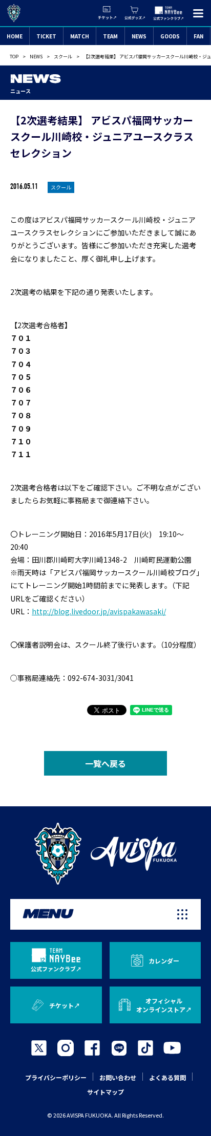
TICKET (46, 36)
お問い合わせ (117, 1077)
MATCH (79, 36)
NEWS (139, 36)
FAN (198, 36)
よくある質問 (167, 1077)
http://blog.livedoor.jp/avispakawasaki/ (99, 611)
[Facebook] (92, 1048)
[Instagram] (65, 1048)
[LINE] (119, 1048)
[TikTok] (145, 1048)
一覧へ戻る (105, 763)
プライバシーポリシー (56, 1077)
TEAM (110, 36)
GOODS (170, 36)
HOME (15, 36)
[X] (39, 1048)
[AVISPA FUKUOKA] (105, 854)
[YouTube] (172, 1048)
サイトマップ (105, 1091)
